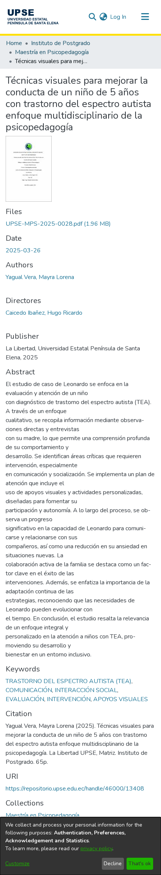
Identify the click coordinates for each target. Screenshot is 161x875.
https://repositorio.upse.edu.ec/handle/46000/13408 (75, 788)
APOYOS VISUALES (120, 699)
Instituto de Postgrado (60, 43)
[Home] (33, 17)
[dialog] (80, 846)
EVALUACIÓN (25, 699)
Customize (17, 863)
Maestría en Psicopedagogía (52, 52)
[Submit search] (92, 16)
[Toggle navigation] (144, 17)
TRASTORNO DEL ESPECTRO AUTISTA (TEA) (68, 681)
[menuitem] (103, 16)
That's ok (139, 863)
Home (14, 43)
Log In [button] (118, 17)
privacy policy (96, 848)
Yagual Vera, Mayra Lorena (40, 277)
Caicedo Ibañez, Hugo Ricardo (44, 313)
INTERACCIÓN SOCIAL (86, 690)
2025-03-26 (23, 250)
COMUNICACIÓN (29, 690)
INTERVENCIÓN (69, 699)
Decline (113, 863)
